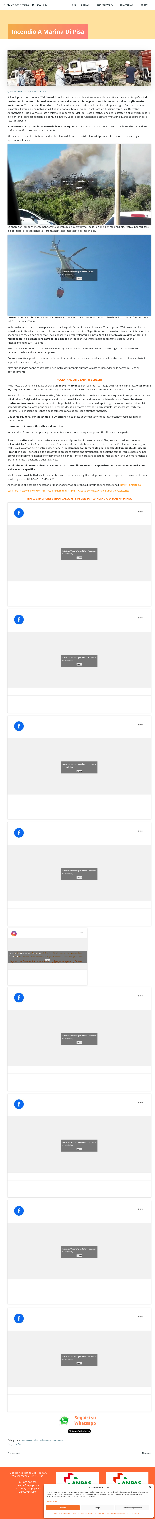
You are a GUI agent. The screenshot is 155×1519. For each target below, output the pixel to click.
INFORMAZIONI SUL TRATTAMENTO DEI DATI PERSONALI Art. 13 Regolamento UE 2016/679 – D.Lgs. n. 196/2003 (101, 1513)
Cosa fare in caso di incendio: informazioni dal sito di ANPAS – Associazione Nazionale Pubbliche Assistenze (68, 490)
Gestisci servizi (52, 1501)
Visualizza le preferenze (132, 1508)
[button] (150, 1487)
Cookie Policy (57, 1513)
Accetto (79, 188)
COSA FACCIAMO (127, 5)
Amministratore (16, 91)
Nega (97, 1508)
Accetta (63, 1508)
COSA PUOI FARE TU (105, 5)
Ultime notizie (58, 1440)
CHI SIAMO (85, 5)
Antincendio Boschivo (30, 1440)
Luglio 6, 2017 (32, 91)
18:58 (44, 91)
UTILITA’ (144, 5)
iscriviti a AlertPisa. (130, 484)
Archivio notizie (46, 1440)
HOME (73, 5)
